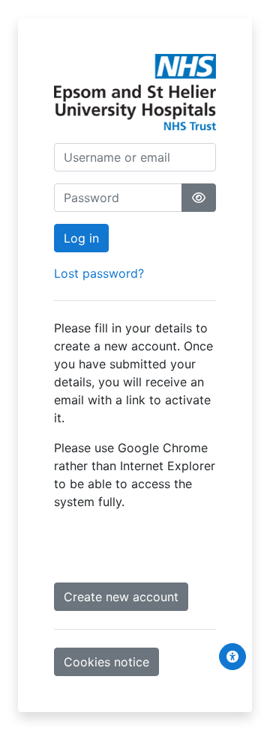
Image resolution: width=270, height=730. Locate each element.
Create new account (121, 596)
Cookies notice (106, 661)
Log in (81, 238)
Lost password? (99, 273)
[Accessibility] (232, 656)
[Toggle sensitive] (199, 197)
